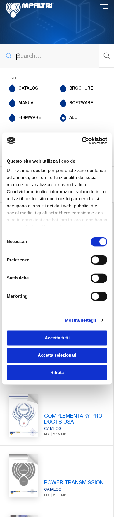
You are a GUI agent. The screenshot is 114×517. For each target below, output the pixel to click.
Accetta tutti (57, 337)
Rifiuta (57, 372)
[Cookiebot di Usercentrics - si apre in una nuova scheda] (82, 140)
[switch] (99, 260)
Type (13, 78)
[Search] (106, 55)
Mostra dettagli (80, 320)
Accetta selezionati (57, 355)
